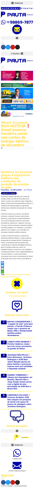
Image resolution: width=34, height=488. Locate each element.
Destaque (26, 274)
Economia (20, 122)
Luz (18, 277)
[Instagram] (17, 47)
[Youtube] (12, 47)
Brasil (7, 122)
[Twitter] (8, 47)
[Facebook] (3, 47)
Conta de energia (16, 274)
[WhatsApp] (17, 271)
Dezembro (4, 277)
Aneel (7, 274)
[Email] (17, 268)
